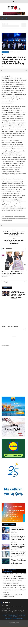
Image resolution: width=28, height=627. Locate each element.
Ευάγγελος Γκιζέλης (19, 216)
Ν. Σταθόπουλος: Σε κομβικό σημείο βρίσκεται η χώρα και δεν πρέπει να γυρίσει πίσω (14, 233)
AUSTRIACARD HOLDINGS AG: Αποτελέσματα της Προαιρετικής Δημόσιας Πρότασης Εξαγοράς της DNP (14, 581)
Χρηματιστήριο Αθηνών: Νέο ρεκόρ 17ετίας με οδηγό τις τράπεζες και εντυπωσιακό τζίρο (18, 561)
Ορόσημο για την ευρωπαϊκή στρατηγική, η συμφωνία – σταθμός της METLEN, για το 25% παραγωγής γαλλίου (18, 294)
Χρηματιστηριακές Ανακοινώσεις (9, 570)
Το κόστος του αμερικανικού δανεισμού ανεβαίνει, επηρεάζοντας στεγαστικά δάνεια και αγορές (18, 538)
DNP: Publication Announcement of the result (14, 590)
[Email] (13, 1)
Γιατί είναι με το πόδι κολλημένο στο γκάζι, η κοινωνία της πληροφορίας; (14, 241)
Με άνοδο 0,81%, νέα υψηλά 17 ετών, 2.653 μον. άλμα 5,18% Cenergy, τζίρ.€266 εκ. (18, 553)
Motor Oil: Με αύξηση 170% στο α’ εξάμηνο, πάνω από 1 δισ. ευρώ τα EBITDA (18, 546)
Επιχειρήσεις (5, 52)
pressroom (19, 52)
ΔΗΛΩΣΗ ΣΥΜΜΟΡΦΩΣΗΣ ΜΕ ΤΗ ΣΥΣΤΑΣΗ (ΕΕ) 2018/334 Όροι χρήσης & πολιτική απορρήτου (14, 616)
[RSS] (16, 1)
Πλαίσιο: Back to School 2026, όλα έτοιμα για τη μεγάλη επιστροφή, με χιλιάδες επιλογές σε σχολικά (13, 273)
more (26, 70)
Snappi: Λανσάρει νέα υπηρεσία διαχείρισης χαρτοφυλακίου (17, 529)
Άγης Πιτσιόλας (9, 216)
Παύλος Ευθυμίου (6, 220)
